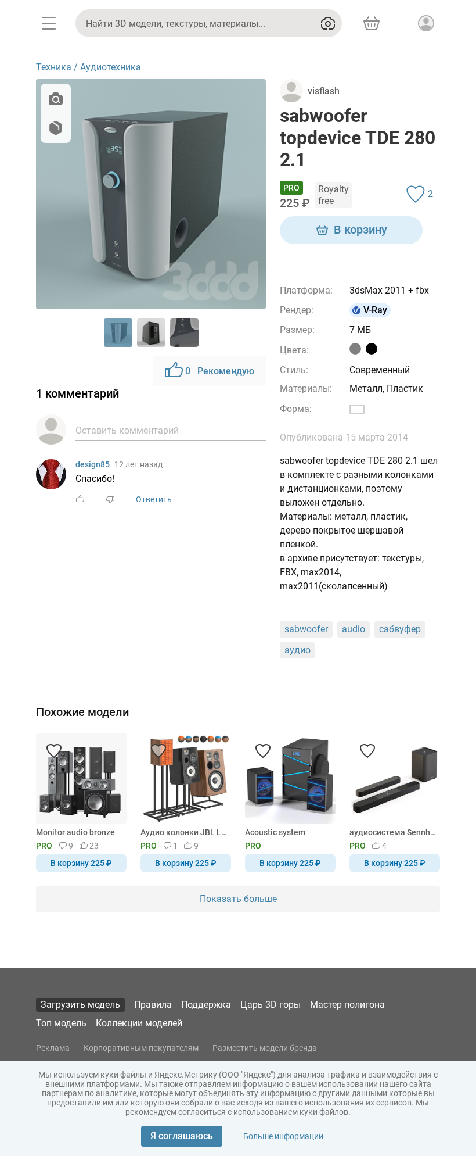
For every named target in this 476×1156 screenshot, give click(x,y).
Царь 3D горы (270, 1004)
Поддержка (206, 1004)
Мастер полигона (347, 1004)
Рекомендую (219, 371)
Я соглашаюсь (181, 1135)
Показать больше (238, 898)
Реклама (53, 1048)
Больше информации (283, 1136)
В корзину (360, 230)
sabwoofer (306, 629)
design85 (92, 464)
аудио (297, 650)
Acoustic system (275, 832)
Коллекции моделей (139, 1023)
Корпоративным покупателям (141, 1048)
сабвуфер (400, 629)
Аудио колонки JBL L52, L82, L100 (183, 832)
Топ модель (61, 1023)
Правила (153, 1004)
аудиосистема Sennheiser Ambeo (392, 832)
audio (353, 629)
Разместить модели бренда (264, 1048)
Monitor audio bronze (75, 832)
